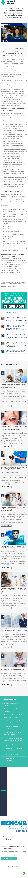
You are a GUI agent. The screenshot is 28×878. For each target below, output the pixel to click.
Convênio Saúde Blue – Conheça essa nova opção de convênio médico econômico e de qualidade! (16, 352)
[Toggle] (2, 703)
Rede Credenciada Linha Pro (11, 51)
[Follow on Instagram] (20, 831)
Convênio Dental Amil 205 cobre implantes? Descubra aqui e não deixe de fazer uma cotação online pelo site (16, 319)
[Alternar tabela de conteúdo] (23, 46)
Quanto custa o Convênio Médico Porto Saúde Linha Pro (12, 54)
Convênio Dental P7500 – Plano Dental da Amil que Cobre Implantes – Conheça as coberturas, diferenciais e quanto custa (16, 328)
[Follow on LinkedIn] (25, 831)
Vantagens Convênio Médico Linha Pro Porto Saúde (13, 49)
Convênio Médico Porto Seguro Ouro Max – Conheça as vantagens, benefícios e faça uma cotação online (16, 344)
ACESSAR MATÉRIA (6, 405)
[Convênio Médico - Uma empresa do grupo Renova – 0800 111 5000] (8, 2)
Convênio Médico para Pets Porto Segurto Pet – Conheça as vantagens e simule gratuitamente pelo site (16, 337)
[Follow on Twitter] (23, 831)
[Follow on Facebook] (17, 831)
